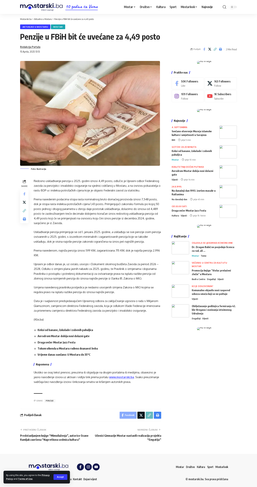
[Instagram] (188, 96)
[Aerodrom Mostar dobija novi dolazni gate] (228, 171)
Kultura (175, 215)
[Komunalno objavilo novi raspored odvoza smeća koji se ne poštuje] (180, 291)
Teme (203, 255)
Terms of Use (25, 478)
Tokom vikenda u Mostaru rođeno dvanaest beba (68, 348)
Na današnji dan (179, 199)
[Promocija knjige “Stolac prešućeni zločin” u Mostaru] (180, 267)
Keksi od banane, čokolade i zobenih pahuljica (65, 330)
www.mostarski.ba (121, 377)
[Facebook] (188, 83)
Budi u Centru (198, 279)
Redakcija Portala (30, 46)
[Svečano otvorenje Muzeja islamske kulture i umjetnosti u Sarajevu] (228, 132)
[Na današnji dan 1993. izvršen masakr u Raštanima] (228, 191)
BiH (173, 140)
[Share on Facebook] (204, 49)
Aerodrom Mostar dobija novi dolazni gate (64, 336)
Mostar (58, 27)
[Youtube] (221, 96)
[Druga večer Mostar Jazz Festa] (228, 211)
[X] (221, 83)
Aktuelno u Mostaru (35, 27)
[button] (60, 477)
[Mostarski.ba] (41, 7)
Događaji (211, 279)
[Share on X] (209, 49)
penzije (50, 401)
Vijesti (175, 179)
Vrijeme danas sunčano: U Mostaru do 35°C (64, 354)
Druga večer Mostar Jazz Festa (56, 342)
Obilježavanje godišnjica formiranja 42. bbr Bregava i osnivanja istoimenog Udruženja (214, 310)
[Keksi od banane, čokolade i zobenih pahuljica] (228, 151)
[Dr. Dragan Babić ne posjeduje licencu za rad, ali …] (180, 247)
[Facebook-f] (80, 466)
